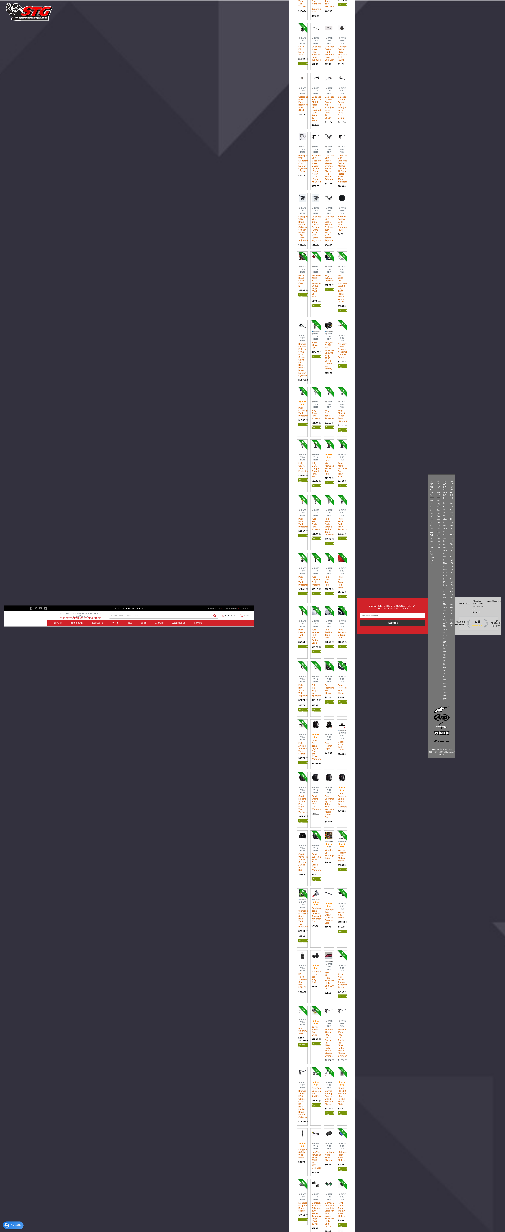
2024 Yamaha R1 (451, 619)
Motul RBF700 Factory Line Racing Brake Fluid (342, 1096)
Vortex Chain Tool (315, 345)
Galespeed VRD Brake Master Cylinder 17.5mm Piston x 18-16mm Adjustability (302, 228)
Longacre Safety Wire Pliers (302, 1153)
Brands (198, 623)
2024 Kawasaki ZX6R (451, 537)
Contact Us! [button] (16, 1225)
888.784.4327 (134, 608)
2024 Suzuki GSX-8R (451, 559)
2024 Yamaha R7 (451, 604)
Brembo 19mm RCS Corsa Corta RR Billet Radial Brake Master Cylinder (302, 1104)
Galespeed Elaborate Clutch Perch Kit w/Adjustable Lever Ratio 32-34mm (316, 109)
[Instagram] (45, 608)
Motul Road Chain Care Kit (301, 280)
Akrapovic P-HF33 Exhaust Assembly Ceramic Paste (342, 350)
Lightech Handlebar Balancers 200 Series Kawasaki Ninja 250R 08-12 (316, 1213)
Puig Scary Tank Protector (316, 414)
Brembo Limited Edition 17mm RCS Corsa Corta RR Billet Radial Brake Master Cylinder (302, 360)
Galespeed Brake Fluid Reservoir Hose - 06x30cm (316, 53)
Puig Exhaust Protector (329, 278)
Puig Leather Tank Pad (302, 633)
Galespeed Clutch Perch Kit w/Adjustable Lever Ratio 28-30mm (329, 107)
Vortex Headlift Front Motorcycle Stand (342, 855)
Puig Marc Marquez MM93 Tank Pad (329, 467)
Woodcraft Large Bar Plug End (316, 976)
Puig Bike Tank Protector (302, 522)
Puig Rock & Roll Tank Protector (342, 524)
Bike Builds (214, 608)
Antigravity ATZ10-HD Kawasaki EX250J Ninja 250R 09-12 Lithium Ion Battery (329, 355)
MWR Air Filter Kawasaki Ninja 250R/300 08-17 (329, 980)
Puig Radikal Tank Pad (328, 633)
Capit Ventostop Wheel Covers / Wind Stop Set (302, 862)
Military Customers (438, 506)
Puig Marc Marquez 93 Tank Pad (342, 470)
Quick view (305, 25)
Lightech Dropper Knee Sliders (302, 1207)
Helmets (57, 623)
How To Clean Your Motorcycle (445, 597)
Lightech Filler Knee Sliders (342, 1156)
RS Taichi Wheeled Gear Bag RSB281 (302, 981)
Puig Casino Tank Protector (302, 467)
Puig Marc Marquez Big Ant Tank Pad (316, 470)
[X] (35, 608)
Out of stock (317, 31)
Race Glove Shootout (445, 512)
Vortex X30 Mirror (341, 915)
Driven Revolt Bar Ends (315, 1031)
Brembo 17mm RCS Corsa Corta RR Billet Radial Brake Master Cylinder (329, 1042)
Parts (115, 623)
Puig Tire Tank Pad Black (341, 582)
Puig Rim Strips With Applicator (302, 690)
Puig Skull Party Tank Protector (316, 524)
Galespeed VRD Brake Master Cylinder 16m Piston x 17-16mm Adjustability (329, 228)
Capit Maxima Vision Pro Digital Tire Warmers (302, 804)
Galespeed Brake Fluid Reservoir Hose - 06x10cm (329, 53)
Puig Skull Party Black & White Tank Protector (329, 526)
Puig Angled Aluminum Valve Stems (302, 748)
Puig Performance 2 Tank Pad (342, 633)
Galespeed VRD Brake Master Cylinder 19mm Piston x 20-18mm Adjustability (316, 228)
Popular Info (438, 488)
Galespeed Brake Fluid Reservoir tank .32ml (342, 53)
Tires (130, 623)
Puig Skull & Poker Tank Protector (342, 415)
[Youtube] (40, 608)
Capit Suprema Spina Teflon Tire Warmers (342, 800)
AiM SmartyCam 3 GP (302, 1031)
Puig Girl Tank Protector (329, 414)
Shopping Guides (445, 489)
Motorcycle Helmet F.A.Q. (445, 534)
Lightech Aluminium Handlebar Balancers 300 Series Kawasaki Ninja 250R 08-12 (329, 1215)
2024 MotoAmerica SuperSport (445, 686)
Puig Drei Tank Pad (327, 581)
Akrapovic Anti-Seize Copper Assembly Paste (342, 981)
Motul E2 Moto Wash (301, 50)
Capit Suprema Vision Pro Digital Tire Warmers (316, 862)
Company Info (431, 488)
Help (246, 608)
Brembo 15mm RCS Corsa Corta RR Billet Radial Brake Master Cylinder (342, 1042)
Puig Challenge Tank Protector (302, 411)
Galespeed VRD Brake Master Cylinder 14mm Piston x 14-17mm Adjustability (329, 167)
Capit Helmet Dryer (328, 746)
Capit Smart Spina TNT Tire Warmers (316, 803)
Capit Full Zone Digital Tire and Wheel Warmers (316, 749)
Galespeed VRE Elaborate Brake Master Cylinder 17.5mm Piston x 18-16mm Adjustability (342, 168)
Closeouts (97, 623)
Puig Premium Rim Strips (329, 689)
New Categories (451, 489)
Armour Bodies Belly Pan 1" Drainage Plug (342, 223)
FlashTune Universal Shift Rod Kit (316, 1092)
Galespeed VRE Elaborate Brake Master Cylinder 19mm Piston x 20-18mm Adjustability (316, 168)
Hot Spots (232, 608)
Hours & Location (431, 519)
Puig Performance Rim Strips (342, 689)
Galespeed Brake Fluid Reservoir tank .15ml (302, 103)
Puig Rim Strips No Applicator (316, 690)
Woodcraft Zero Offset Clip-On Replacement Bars (329, 916)
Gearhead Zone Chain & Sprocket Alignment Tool (316, 915)
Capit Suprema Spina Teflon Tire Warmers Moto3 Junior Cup (329, 806)
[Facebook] (31, 608)
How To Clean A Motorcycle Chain (445, 626)
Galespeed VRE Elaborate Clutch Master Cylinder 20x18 (302, 163)
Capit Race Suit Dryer (341, 745)
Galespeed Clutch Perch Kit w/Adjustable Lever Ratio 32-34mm (342, 107)
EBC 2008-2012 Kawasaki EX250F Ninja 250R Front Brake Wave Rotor (342, 288)
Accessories (179, 623)
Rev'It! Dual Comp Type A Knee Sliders (341, 1209)
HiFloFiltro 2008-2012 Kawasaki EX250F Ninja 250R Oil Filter (316, 286)
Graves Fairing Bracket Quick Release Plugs (329, 1097)
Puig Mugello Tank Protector (316, 581)
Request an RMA (438, 538)
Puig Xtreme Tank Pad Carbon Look (315, 636)
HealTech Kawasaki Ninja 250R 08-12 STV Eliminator (316, 1160)
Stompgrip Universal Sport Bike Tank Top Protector (302, 918)
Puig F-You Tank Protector (302, 581)
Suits (144, 623)
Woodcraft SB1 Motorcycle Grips (329, 854)
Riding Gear (76, 623)
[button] (13, 1225)
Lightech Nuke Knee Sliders (329, 1156)
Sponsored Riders (438, 522)
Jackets (159, 623)
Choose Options (305, 31)
